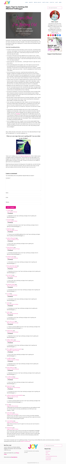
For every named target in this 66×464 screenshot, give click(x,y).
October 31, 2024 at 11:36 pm (13, 359)
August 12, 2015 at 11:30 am (12, 429)
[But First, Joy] (12, 2)
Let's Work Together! (54, 33)
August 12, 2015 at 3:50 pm (12, 422)
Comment (8, 178)
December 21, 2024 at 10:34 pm (13, 341)
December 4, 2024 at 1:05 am (13, 350)
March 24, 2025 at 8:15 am (12, 313)
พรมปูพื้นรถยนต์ (10, 358)
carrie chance (10, 412)
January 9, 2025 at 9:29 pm (12, 332)
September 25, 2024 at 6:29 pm (13, 387)
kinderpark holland (11, 284)
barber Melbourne (10, 367)
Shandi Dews (9, 427)
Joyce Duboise (10, 420)
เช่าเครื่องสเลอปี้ (10, 376)
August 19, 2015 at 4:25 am (12, 406)
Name (7, 192)
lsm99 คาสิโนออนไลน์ (11, 238)
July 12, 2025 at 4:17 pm (12, 276)
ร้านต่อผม (9, 210)
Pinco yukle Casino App (12, 265)
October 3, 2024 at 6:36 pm (12, 378)
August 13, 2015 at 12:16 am (12, 414)
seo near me (9, 275)
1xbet (8, 302)
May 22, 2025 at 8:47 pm (12, 285)
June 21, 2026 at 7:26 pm (12, 221)
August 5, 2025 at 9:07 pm (12, 258)
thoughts (18, 113)
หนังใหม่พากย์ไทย (10, 256)
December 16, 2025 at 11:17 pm (13, 248)
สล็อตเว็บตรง (9, 228)
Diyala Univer (9, 386)
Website (7, 202)
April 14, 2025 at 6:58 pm (12, 295)
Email (7, 197)
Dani (8, 404)
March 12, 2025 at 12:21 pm (12, 322)
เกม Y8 (8, 293)
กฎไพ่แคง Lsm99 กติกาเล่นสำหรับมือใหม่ (15, 395)
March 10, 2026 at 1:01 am (12, 230)
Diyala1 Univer (10, 330)
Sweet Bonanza (10, 247)
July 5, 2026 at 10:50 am (12, 211)
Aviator (8, 312)
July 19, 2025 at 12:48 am (12, 267)
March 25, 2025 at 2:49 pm (12, 304)
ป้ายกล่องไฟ (9, 219)
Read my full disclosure (25, 441)
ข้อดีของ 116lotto (10, 339)
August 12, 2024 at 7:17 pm (12, 396)
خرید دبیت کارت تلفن (11, 321)
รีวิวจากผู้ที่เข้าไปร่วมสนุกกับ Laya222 (14, 349)
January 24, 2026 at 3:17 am (13, 239)
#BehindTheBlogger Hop (25, 156)
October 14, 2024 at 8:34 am (13, 369)
